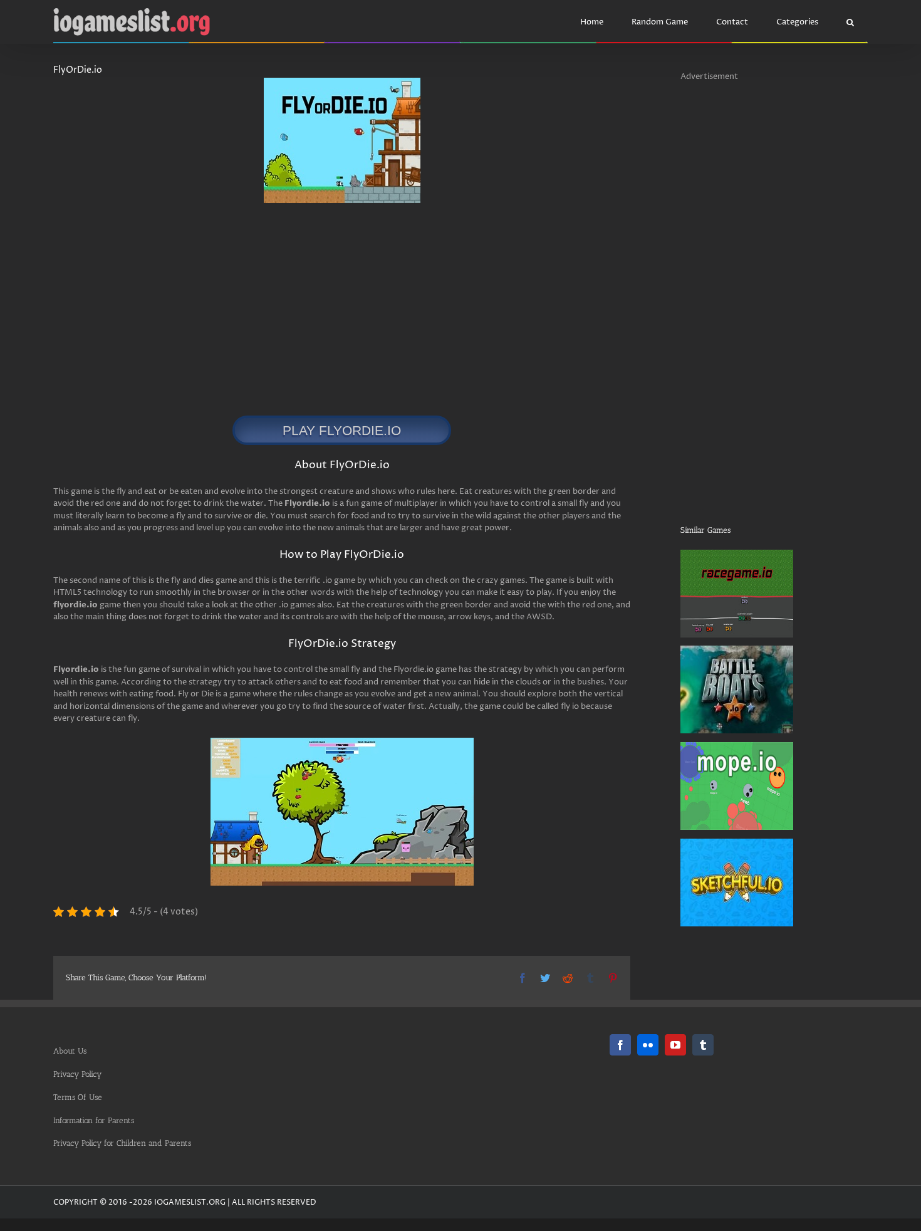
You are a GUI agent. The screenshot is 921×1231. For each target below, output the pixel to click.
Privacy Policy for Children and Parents (122, 1143)
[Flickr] (647, 1045)
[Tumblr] (703, 1045)
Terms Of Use (77, 1097)
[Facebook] (620, 1045)
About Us (69, 1051)
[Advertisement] (327, 302)
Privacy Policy (77, 1074)
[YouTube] (675, 1045)
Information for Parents (93, 1120)
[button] (850, 22)
